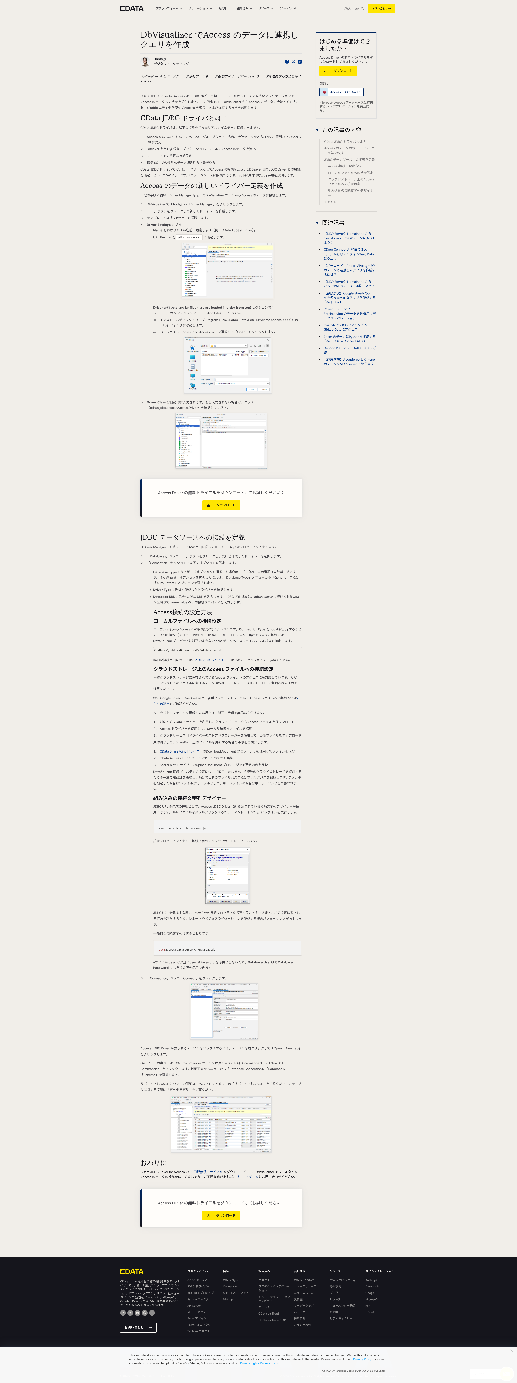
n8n (367, 1305)
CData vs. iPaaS (269, 1313)
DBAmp (228, 1299)
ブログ (334, 1293)
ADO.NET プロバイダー (202, 1293)
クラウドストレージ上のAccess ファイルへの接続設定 (351, 181)
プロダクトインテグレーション (274, 1288)
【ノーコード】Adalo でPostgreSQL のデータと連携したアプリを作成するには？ (350, 270)
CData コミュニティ (343, 1280)
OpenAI (370, 1312)
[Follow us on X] (293, 62)
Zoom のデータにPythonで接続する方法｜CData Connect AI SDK (349, 339)
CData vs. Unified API (272, 1320)
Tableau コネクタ (198, 1331)
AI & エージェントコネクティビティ (274, 1299)
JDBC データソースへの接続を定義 (349, 160)
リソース (335, 1299)
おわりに (330, 202)
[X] (130, 1313)
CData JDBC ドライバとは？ (345, 142)
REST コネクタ (196, 1312)
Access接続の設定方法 (344, 166)
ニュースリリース (305, 1286)
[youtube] (137, 1313)
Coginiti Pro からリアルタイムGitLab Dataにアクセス (345, 327)
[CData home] (135, 8)
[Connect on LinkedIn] (300, 62)
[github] (145, 1313)
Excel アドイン (196, 1318)
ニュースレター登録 (342, 1305)
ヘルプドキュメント (209, 660)
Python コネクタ (198, 1299)
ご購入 (347, 8)
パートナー (265, 1307)
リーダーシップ (304, 1305)
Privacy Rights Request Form (259, 1363)
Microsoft (371, 1299)
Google (370, 1293)
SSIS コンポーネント (236, 1293)
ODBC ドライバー (198, 1280)
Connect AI (230, 1286)
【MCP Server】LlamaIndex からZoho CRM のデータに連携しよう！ (349, 284)
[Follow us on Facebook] (287, 62)
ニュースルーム (304, 1293)
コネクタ (264, 1280)
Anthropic (371, 1280)
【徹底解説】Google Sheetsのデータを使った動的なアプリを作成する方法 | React (349, 297)
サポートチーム (247, 1177)
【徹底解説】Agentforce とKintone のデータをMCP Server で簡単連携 (349, 362)
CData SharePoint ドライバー (181, 751)
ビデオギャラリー (341, 1318)
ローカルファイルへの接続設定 (350, 173)
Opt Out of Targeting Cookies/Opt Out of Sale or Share (354, 1370)
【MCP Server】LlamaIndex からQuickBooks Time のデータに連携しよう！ (350, 238)
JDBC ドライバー (198, 1286)
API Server (194, 1305)
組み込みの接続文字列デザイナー (350, 193)
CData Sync (231, 1280)
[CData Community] (152, 1313)
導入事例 (335, 1286)
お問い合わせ (380, 8)
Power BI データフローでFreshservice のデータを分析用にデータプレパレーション (350, 313)
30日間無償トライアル (206, 1172)
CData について (304, 1280)
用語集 (334, 1312)
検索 (357, 8)
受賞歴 (298, 1299)
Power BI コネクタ (199, 1325)
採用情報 (299, 1318)
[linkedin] (123, 1313)
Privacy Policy (362, 1359)
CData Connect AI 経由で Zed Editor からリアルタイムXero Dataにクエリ (349, 254)
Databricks (372, 1286)
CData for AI (288, 8)
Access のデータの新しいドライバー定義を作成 (349, 150)
